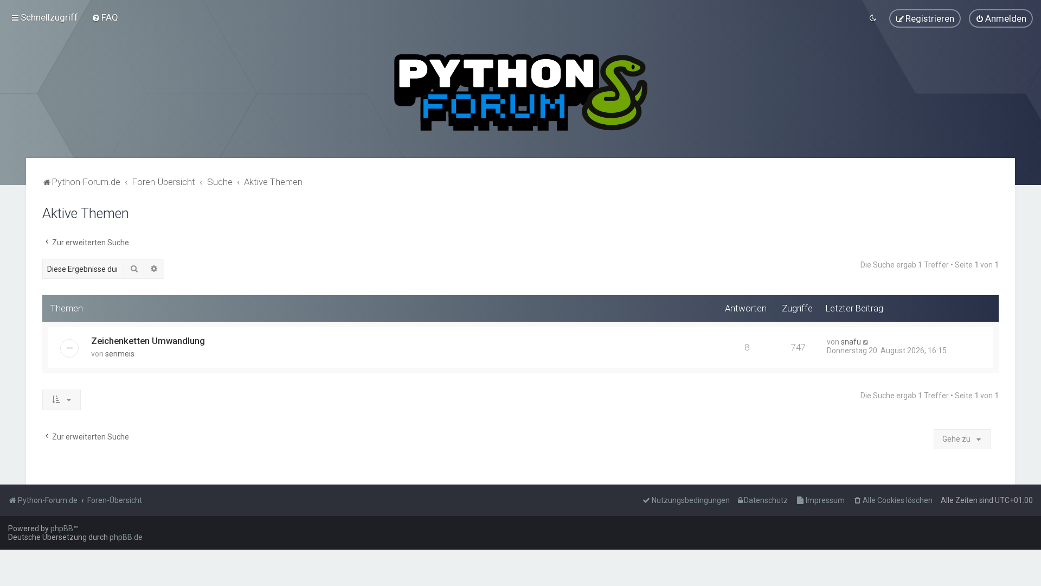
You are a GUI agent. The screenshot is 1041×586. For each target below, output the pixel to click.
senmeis (119, 353)
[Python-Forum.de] (520, 92)
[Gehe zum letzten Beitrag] (866, 341)
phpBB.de (126, 537)
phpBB (61, 528)
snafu (851, 341)
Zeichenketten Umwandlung (148, 340)
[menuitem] (105, 17)
